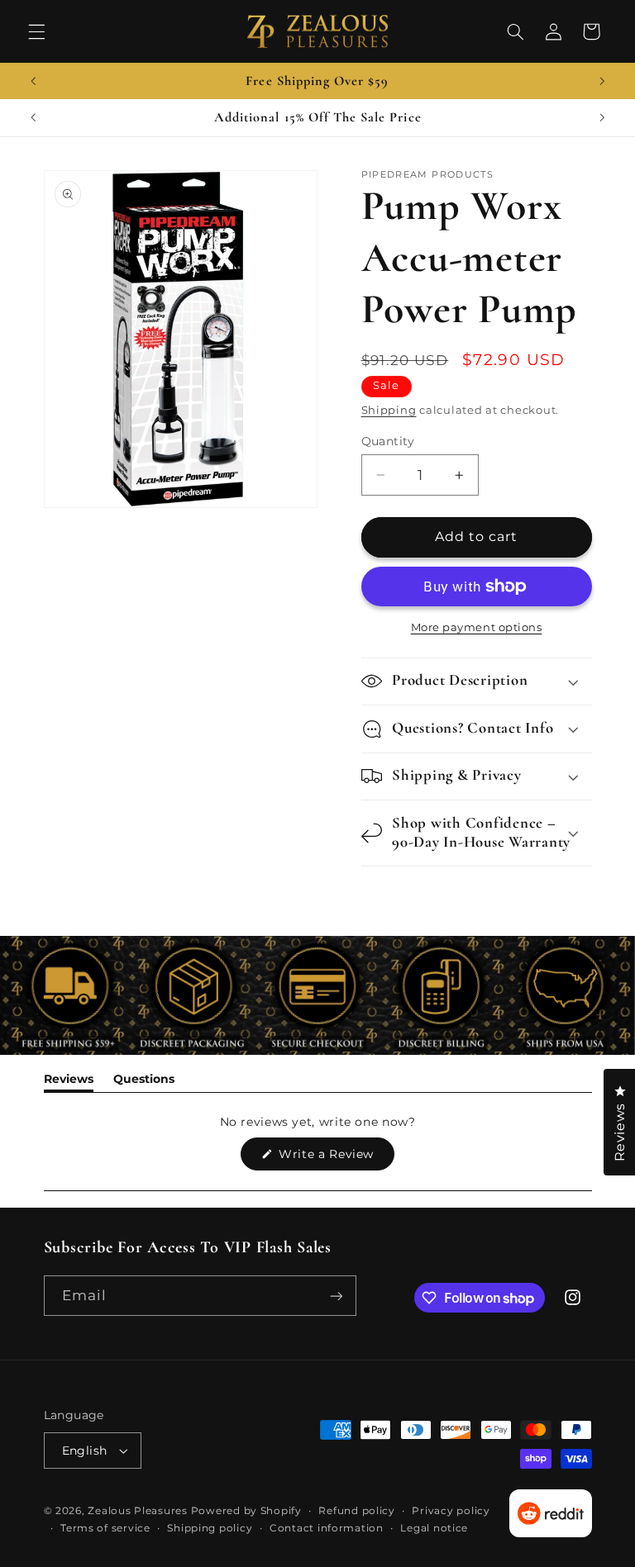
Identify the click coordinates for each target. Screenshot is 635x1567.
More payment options (476, 627)
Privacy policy (450, 1511)
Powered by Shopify (246, 1511)
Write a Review (334, 1158)
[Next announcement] (602, 81)
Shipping (389, 410)
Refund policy (356, 1511)
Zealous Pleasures (139, 1511)
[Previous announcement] (33, 81)
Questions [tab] (143, 1081)
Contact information (327, 1528)
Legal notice (434, 1528)
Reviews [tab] (68, 1081)
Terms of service (105, 1528)
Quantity (388, 441)
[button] (36, 31)
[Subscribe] (336, 1295)
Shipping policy (209, 1528)
